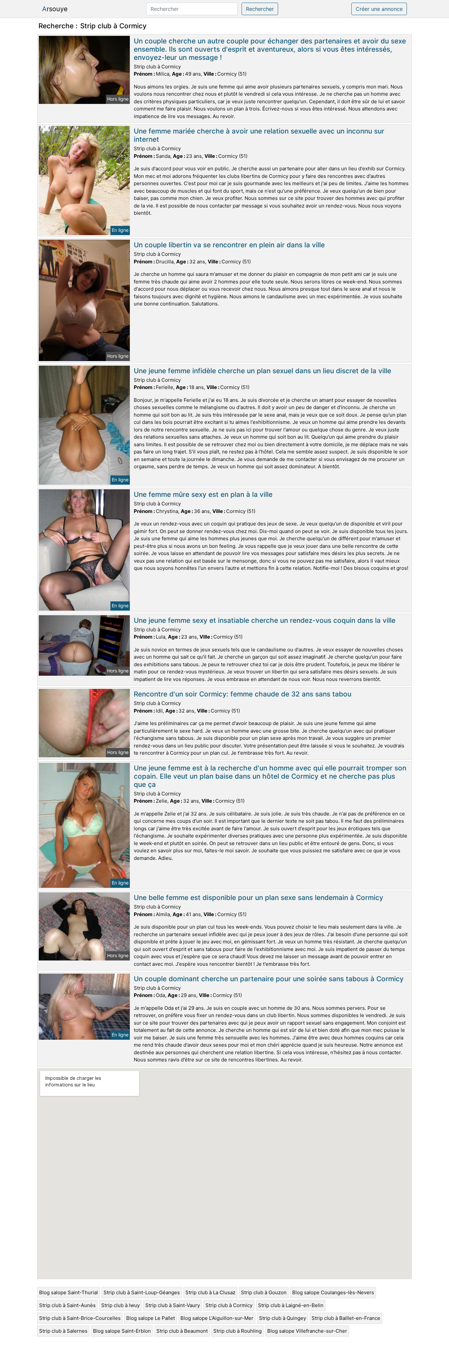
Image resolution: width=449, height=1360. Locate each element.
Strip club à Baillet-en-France (346, 1318)
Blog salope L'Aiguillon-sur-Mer (216, 1318)
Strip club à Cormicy (228, 1305)
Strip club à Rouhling (237, 1331)
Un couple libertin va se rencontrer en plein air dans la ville (229, 245)
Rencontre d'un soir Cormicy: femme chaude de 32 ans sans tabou (242, 694)
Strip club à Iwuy (120, 1305)
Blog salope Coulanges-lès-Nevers (333, 1292)
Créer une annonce (379, 9)
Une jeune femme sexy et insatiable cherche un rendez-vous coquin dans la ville (264, 620)
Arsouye (55, 9)
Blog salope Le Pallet (150, 1318)
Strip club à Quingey (282, 1318)
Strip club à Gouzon (264, 1292)
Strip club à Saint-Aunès (67, 1305)
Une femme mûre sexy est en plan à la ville (203, 494)
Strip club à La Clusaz (210, 1292)
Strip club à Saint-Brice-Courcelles (80, 1318)
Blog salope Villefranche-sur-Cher (307, 1331)
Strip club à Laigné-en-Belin (290, 1305)
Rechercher (260, 9)
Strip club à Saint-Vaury (172, 1305)
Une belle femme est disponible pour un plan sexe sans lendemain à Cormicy (258, 897)
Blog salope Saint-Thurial (68, 1292)
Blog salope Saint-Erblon (122, 1331)
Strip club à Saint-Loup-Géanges (142, 1292)
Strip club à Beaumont (182, 1331)
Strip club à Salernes (63, 1331)
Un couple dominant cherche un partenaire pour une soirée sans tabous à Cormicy (269, 979)
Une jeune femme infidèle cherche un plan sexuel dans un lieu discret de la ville (262, 371)
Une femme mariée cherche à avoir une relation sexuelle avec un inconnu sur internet (259, 135)
